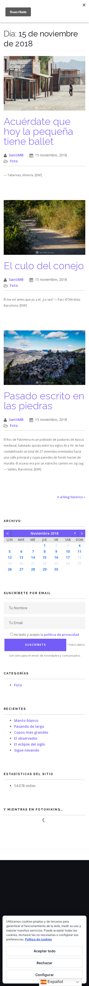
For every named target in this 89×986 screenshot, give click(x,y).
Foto (14, 161)
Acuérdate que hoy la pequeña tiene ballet (38, 131)
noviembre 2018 (44, 533)
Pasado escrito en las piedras (44, 400)
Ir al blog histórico (70, 497)
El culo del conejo (44, 265)
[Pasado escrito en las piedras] (44, 360)
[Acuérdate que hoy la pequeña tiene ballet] (44, 86)
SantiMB (16, 155)
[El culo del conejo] (44, 230)
